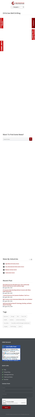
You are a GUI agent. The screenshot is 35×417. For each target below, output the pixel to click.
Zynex (20, 326)
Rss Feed (6, 379)
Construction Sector (10, 272)
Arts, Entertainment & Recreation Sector (14, 266)
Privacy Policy (7, 372)
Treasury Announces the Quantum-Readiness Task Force (16, 295)
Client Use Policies (8, 377)
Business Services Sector (11, 269)
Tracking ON (15, 360)
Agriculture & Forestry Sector (12, 263)
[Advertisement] (17, 161)
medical (11, 319)
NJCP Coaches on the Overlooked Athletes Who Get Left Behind (17, 299)
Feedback (33, 23)
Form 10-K (23, 316)
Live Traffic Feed (11, 346)
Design (12, 316)
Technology (13, 326)
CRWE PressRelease (10, 354)
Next (31, 259)
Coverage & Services (9, 374)
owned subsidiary (20, 319)
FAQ (5, 369)
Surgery (6, 326)
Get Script (6, 360)
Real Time (11, 360)
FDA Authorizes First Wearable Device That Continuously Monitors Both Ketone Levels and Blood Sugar (16, 285)
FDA (18, 316)
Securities (6, 323)
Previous (29, 259)
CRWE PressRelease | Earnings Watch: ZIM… (10, 358)
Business (6, 316)
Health (5, 319)
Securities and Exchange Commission (20, 323)
